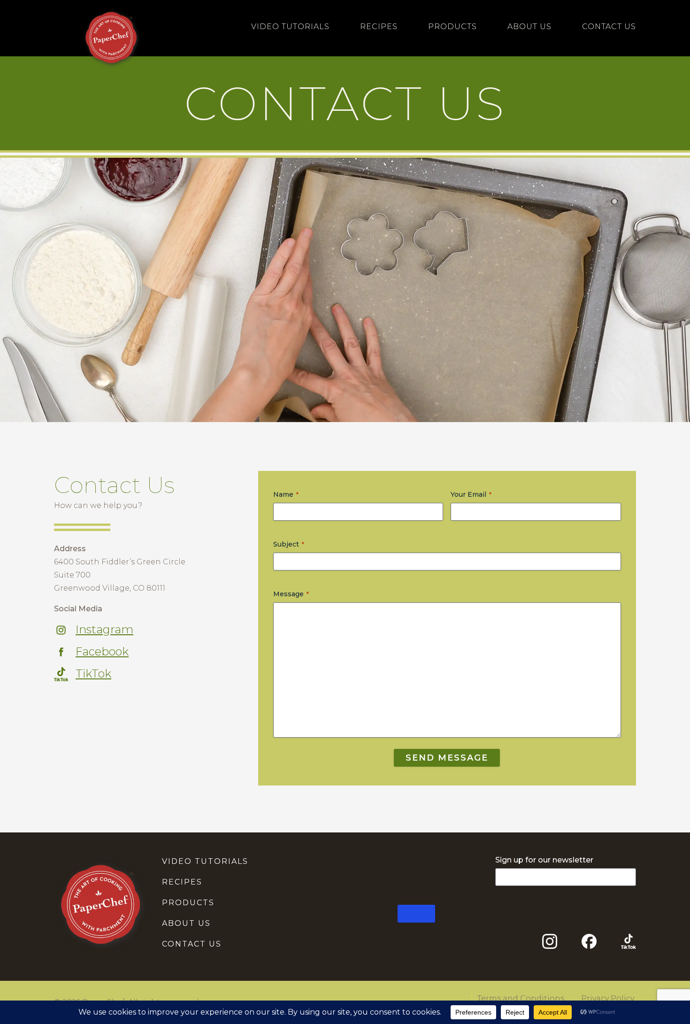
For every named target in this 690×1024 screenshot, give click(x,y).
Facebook (102, 651)
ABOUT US (186, 923)
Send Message (447, 758)
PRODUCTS (188, 902)
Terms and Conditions (520, 998)
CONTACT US (192, 943)
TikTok (93, 673)
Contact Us (609, 26)
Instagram (104, 629)
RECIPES (182, 882)
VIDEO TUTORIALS (205, 861)
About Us (529, 26)
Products (452, 26)
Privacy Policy (607, 998)
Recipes (379, 26)
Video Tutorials (290, 26)
